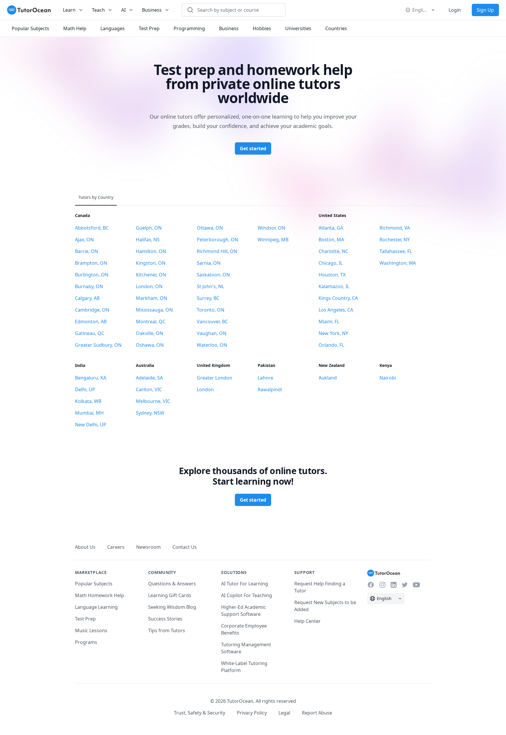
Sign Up (485, 10)
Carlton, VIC (149, 389)
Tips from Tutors (166, 630)
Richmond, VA (395, 228)
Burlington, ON (91, 274)
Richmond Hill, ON (217, 251)
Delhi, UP (85, 389)
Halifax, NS (148, 239)
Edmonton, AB (91, 321)
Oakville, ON (149, 333)
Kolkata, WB (88, 401)
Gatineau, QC (89, 333)
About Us (85, 547)
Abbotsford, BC (92, 228)
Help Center (307, 621)
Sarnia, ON (208, 263)
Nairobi (388, 378)
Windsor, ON (271, 228)
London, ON (149, 286)
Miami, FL (329, 321)
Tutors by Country (95, 197)
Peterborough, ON (217, 239)
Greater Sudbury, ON (98, 345)
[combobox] (237, 10)
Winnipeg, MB (273, 239)
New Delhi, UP (90, 424)
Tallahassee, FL (396, 251)
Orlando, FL (331, 345)
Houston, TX (332, 274)
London (205, 389)
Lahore (265, 378)
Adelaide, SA (149, 378)
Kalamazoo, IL (334, 286)
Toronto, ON (210, 310)
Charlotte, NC (333, 251)
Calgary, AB (87, 298)
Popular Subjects (93, 583)
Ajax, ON (84, 239)
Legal (284, 713)
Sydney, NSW (150, 413)
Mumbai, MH (89, 413)
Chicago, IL (331, 263)
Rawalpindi (270, 389)
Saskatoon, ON (213, 274)
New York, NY (333, 333)
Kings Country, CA (338, 298)
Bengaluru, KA (90, 378)
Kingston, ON (150, 263)
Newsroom (148, 547)
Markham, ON (151, 298)
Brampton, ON (91, 263)
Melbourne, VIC (153, 401)
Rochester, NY (395, 239)
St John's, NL (210, 286)
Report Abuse (317, 713)
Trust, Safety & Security (199, 713)
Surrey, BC (208, 298)
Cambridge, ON (92, 310)
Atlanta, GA (331, 228)
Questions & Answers (172, 583)
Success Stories (165, 619)
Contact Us (184, 547)
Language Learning (96, 607)
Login (455, 10)
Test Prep (85, 619)
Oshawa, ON (150, 345)
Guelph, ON (149, 228)
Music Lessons (91, 630)
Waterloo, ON (212, 345)
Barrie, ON (86, 251)
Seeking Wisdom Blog (172, 607)
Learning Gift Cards (169, 595)
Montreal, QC (150, 321)
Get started (253, 148)
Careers (115, 547)
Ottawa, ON (210, 228)
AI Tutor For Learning (244, 583)
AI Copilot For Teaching (246, 595)
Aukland (328, 378)
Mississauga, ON (154, 310)
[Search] (190, 9)
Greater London (214, 378)
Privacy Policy (252, 713)
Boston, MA (331, 239)
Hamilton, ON (151, 251)
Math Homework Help (99, 595)
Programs (86, 642)
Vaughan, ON (211, 333)
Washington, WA (398, 263)
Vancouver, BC (212, 321)
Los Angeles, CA (336, 310)
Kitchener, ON (151, 274)
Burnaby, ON (89, 286)
